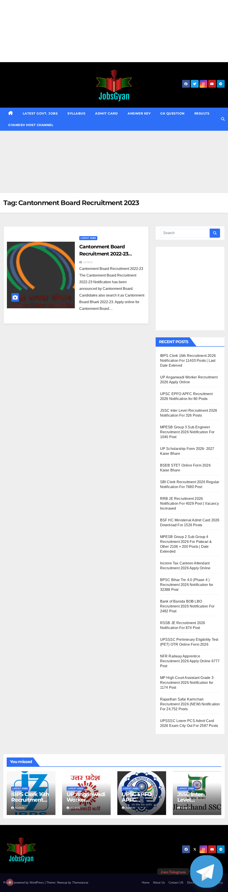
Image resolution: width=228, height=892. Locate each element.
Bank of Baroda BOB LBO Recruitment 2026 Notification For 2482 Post (187, 606)
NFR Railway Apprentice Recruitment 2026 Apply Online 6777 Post (190, 661)
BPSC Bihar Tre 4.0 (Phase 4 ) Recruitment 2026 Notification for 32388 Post (186, 584)
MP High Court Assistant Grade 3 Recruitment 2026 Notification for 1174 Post (187, 682)
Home (145, 882)
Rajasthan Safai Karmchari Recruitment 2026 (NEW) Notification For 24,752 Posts (190, 704)
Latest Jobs (88, 238)
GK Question (172, 113)
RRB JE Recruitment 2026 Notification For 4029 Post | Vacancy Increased (189, 503)
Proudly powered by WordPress (24, 882)
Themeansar (80, 882)
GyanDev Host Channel (30, 125)
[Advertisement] (114, 31)
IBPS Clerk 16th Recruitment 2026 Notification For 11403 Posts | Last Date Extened (188, 360)
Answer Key (139, 113)
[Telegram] (206, 871)
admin (88, 262)
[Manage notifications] (9, 882)
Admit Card (106, 113)
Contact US (176, 882)
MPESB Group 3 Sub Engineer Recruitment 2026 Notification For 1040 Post (187, 432)
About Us (159, 882)
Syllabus (76, 113)
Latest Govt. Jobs (40, 113)
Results (202, 113)
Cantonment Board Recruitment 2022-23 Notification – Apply (103, 254)
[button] (223, 119)
